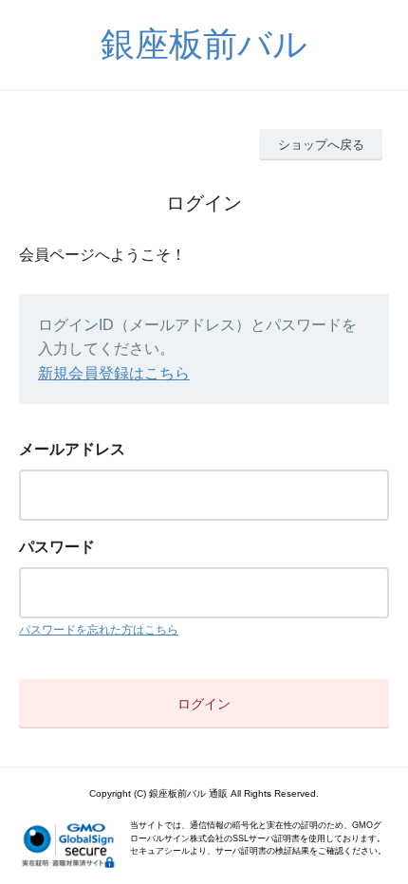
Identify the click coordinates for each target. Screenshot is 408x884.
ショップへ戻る (321, 145)
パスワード (57, 547)
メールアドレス (72, 449)
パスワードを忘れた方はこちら (98, 629)
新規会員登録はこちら (114, 373)
